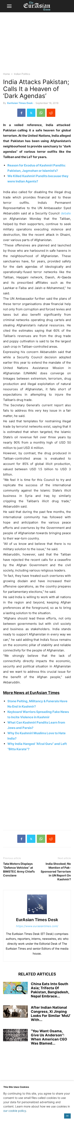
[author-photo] (37, 914)
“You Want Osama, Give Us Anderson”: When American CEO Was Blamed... (49, 1037)
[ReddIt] (51, 113)
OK (67, 1116)
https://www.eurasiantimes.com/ (37, 926)
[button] (9, 6)
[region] (37, 44)
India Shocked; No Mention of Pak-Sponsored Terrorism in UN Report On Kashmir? (56, 871)
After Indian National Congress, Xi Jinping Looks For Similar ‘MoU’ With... (51, 1013)
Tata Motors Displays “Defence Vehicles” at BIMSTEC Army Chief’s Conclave (19, 869)
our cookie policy (14, 1110)
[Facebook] (21, 113)
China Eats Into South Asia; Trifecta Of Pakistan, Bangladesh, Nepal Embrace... (50, 990)
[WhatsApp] (41, 113)
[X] (31, 113)
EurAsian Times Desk (20, 103)
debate (66, 213)
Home (6, 73)
